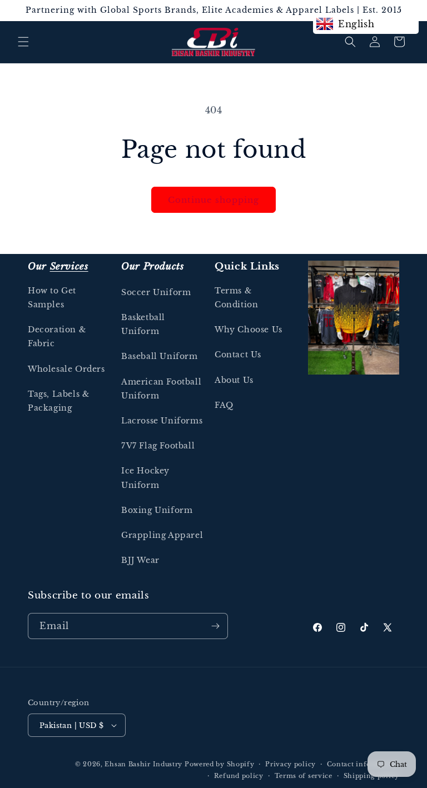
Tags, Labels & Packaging (58, 401)
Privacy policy (290, 764)
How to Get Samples (52, 298)
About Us (234, 380)
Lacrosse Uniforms (161, 421)
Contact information (363, 764)
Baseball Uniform (159, 356)
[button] (23, 41)
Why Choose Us (248, 330)
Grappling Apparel (162, 535)
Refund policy (239, 776)
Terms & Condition (236, 298)
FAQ (224, 405)
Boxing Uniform (156, 510)
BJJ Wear (140, 560)
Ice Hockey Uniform (145, 478)
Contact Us (238, 355)
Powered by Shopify (220, 764)
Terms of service (303, 776)
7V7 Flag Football (158, 446)
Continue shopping (213, 199)
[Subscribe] (215, 626)
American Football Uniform (161, 389)
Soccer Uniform (156, 292)
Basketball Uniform (143, 324)
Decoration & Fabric (57, 336)
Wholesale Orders (66, 369)
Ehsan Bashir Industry (143, 764)
